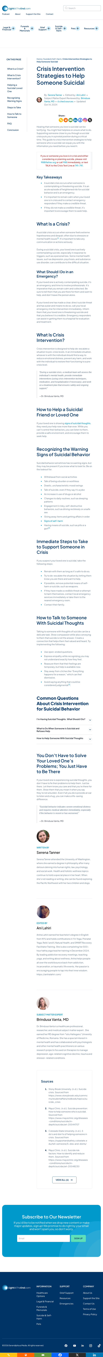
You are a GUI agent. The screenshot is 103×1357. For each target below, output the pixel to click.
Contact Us (88, 1303)
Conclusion (13, 130)
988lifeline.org (48, 162)
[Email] (70, 120)
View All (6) (62, 1179)
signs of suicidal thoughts (77, 423)
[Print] (66, 120)
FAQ (9, 123)
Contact (49, 14)
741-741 (79, 165)
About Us (87, 1292)
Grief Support (42, 28)
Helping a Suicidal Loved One (14, 88)
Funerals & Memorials (25, 28)
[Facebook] (80, 120)
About (18, 14)
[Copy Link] (61, 120)
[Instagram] (85, 120)
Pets (73, 28)
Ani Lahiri (81, 95)
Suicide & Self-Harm (58, 28)
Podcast (6, 14)
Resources (89, 28)
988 (65, 162)
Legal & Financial (6, 28)
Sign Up (78, 1238)
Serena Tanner (55, 95)
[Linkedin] (75, 120)
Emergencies (66, 1303)
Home (39, 59)
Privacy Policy (90, 1314)
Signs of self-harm (53, 520)
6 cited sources (65, 101)
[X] (90, 120)
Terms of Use (89, 1308)
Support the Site (33, 14)
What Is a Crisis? (15, 68)
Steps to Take (14, 107)
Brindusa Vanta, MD (53, 1019)
